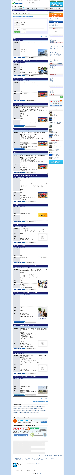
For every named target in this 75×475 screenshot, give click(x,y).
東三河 (34, 3)
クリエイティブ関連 (53, 52)
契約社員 (51, 80)
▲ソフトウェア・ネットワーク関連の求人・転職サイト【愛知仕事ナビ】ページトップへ (49, 455)
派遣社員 (51, 81)
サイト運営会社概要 (16, 458)
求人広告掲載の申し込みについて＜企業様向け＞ (22, 459)
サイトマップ (57, 458)
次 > (46, 36)
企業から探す (37, 459)
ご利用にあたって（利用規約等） (49, 458)
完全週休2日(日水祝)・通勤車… (57, 122)
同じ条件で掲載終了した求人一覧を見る (40, 401)
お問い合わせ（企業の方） (31, 458)
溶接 (20, 412)
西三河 (32, 3)
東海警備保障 (43, 410)
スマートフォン (39, 473)
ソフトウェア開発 (26, 412)
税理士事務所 (20, 408)
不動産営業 (31, 408)
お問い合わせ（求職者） (23, 458)
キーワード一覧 (32, 459)
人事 (52, 131)
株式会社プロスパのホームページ (38, 463)
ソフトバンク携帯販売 (55, 149)
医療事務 (15, 408)
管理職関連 (51, 59)
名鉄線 (51, 90)
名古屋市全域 (52, 68)
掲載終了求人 (42, 459)
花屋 (31, 412)
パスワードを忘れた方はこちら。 (54, 24)
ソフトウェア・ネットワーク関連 (54, 42)
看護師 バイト (36, 412)
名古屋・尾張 (28, 3)
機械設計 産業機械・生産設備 (56, 154)
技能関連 (51, 39)
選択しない (23, 22)
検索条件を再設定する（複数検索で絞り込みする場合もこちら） (23, 16)
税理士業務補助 (54, 145)
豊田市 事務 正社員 (38, 408)
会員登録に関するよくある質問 (54, 18)
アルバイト (51, 78)
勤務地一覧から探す (60, 63)
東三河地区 (51, 67)
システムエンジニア (17, 410)
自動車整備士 (19, 406)
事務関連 (51, 41)
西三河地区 (51, 66)
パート (51, 79)
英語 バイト (16, 412)
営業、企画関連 (52, 40)
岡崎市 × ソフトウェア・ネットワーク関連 (21, 443)
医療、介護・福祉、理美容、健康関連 (55, 54)
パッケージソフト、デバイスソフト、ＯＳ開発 (56, 46)
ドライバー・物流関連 (53, 60)
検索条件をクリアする (53, 65)
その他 (51, 61)
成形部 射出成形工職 (55, 142)
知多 (30, 3)
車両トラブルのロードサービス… (57, 119)
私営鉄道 (51, 91)
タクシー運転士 (54, 134)
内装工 (23, 410)
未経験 (26, 408)
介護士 (29, 406)
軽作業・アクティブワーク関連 (54, 55)
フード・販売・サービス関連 (54, 53)
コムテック (37, 410)
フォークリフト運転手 (41, 406)
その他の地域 (52, 72)
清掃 (14, 406)
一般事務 (24, 406)
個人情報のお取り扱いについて (40, 458)
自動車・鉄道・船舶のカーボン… (57, 157)
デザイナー (53, 114)
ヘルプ (14, 459)
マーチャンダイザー (29, 410)
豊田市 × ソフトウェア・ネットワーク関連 (37, 443)
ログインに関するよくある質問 (54, 25)
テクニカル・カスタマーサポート (54, 48)
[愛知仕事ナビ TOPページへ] (18, 3)
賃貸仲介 (33, 406)
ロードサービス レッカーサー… (57, 117)
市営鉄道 (51, 92)
